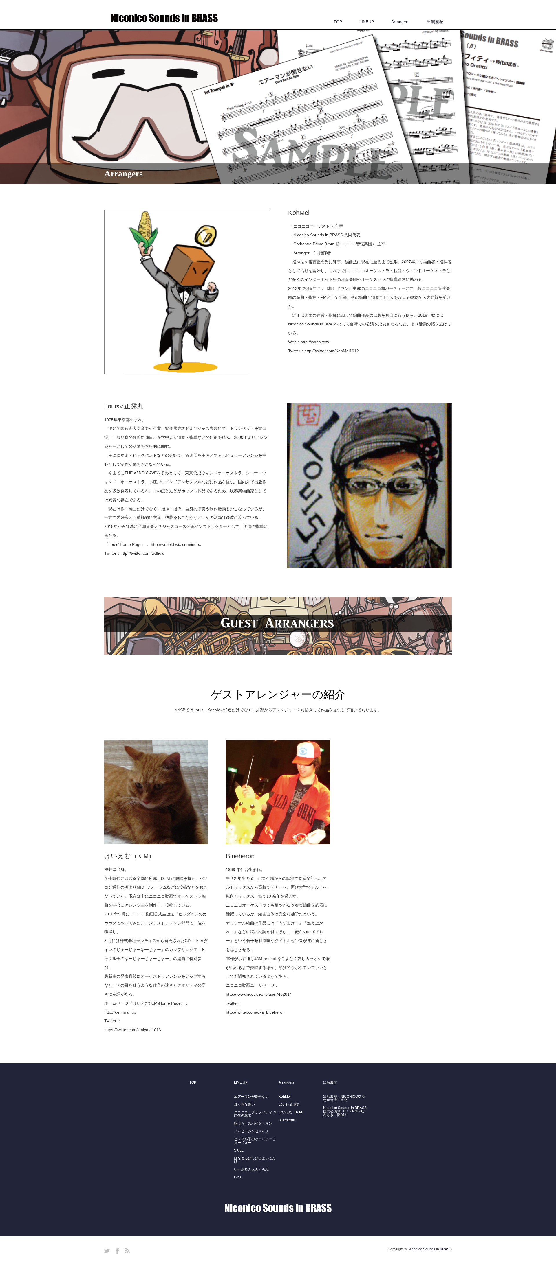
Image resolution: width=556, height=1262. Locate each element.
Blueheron (287, 1120)
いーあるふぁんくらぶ (251, 1169)
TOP (338, 21)
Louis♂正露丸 (289, 1104)
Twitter (107, 1251)
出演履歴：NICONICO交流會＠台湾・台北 (344, 1098)
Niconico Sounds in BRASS (430, 1249)
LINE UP (241, 1082)
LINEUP (366, 21)
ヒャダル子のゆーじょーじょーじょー (255, 1140)
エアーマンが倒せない (251, 1096)
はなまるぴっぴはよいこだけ (255, 1159)
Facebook (117, 1251)
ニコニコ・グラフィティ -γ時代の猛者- (255, 1113)
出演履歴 (435, 21)
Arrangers (400, 21)
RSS (127, 1251)
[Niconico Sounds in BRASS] (164, 18)
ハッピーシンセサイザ (251, 1131)
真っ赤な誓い (244, 1104)
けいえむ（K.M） (292, 1112)
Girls (237, 1177)
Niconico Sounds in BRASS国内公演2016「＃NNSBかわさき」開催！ (345, 1111)
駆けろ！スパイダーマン (253, 1123)
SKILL (239, 1150)
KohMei (285, 1096)
